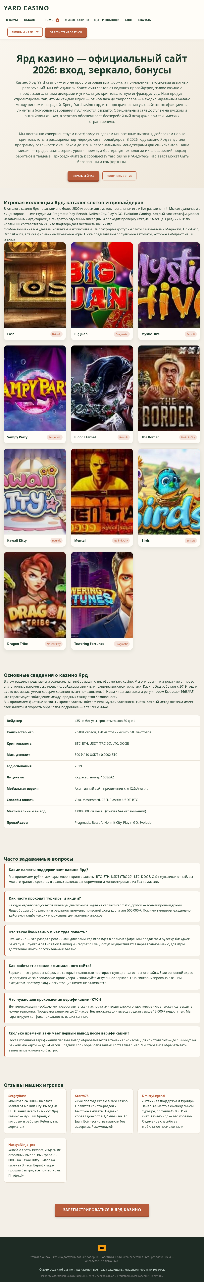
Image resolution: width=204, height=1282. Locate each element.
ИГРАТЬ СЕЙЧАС (83, 176)
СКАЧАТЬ (144, 20)
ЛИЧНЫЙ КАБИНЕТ (25, 32)
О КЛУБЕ (12, 20)
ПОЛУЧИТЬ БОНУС (119, 176)
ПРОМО (50, 20)
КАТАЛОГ (30, 20)
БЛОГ (129, 20)
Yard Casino (26, 8)
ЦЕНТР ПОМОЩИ (107, 20)
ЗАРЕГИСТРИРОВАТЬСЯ (66, 32)
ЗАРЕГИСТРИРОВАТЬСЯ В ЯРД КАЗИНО (102, 1209)
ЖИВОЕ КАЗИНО (77, 20)
